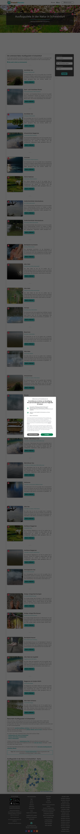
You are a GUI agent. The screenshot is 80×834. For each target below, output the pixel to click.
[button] (40, 416)
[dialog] (40, 417)
